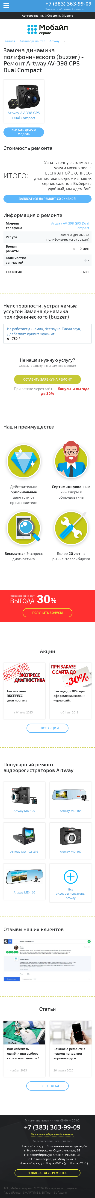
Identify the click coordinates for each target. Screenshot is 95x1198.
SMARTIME (31, 1192)
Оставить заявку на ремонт (47, 379)
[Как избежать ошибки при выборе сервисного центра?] (24, 1032)
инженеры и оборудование (71, 491)
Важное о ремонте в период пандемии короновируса (69, 1053)
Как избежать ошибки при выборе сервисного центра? (23, 1053)
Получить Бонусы (47, 613)
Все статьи (50, 1086)
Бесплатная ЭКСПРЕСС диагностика (17, 695)
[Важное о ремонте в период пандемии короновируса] (71, 1032)
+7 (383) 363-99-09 (68, 3)
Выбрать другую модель (24, 132)
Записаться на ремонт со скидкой (47, 199)
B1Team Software (54, 1192)
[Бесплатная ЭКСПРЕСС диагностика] (24, 674)
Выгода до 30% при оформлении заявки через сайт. (69, 695)
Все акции (50, 728)
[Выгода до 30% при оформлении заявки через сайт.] (71, 674)
